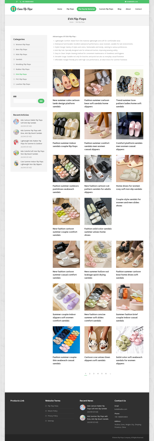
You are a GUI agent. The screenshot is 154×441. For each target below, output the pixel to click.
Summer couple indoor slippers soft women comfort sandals (64, 317)
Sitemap (51, 421)
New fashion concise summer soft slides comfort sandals (94, 317)
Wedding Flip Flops (23, 64)
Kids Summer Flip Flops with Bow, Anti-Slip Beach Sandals (31, 131)
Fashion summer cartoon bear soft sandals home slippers (96, 103)
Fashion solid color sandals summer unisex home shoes (98, 232)
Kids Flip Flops (21, 54)
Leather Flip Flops (23, 84)
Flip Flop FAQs (53, 406)
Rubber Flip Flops (22, 69)
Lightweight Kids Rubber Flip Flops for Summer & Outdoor (31, 142)
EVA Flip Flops (21, 74)
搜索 (14, 96)
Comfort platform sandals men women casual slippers (129, 146)
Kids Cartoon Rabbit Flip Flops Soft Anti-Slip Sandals (32, 121)
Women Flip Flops (23, 44)
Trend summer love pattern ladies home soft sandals (128, 103)
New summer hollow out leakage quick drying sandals (96, 274)
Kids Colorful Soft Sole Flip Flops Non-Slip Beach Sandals (32, 152)
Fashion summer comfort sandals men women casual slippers (96, 146)
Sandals (19, 59)
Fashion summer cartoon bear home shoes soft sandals (128, 274)
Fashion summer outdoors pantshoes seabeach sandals (66, 189)
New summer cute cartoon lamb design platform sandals (66, 103)
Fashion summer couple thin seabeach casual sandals (65, 360)
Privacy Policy (53, 416)
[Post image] (16, 121)
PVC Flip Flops (21, 79)
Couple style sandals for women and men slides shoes (128, 202)
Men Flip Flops (21, 49)
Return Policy (52, 411)
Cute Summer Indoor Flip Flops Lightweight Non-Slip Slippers (32, 162)
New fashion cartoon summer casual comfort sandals (65, 274)
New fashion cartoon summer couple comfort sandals (65, 232)
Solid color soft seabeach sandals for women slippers (129, 360)
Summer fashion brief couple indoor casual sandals (127, 317)
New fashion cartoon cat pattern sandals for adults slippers (97, 189)
